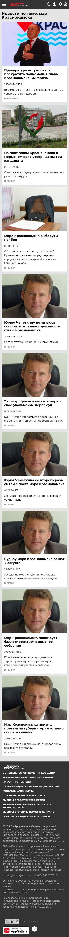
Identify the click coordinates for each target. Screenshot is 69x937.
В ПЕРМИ (9, 181)
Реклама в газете (42, 777)
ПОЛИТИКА (11, 98)
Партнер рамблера (30, 921)
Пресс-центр (46, 772)
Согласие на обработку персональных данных (30, 880)
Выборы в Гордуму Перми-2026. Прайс (28, 811)
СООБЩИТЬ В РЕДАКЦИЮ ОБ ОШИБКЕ (27, 816)
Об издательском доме (19, 772)
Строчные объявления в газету (24, 795)
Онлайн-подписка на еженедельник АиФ (31, 786)
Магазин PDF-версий (17, 781)
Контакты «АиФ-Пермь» (19, 790)
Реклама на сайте (15, 777)
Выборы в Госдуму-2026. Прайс (24, 800)
